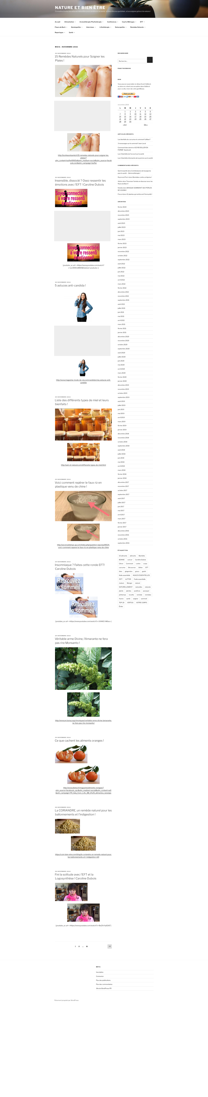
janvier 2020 (122, 381)
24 (135, 119)
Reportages (59, 32)
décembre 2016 (123, 531)
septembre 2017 (123, 494)
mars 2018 (121, 470)
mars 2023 (121, 239)
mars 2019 (121, 421)
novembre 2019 (123, 389)
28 (120, 121)
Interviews (90, 27)
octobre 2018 (122, 442)
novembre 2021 (123, 296)
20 (150, 116)
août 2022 (121, 264)
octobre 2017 (122, 490)
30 (130, 121)
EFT (141, 22)
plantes (128, 591)
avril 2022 (121, 280)
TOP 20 (121, 602)
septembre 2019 (123, 397)
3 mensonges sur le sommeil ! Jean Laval (132, 143)
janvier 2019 (122, 430)
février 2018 (122, 474)
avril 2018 (121, 466)
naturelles (138, 587)
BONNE (122, 560)
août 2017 (121, 498)
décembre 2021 (123, 292)
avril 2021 (121, 320)
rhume (121, 599)
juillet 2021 (121, 308)
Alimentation (69, 22)
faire (120, 571)
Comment (129, 563)
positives (137, 591)
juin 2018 (121, 458)
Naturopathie (120, 27)
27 (150, 119)
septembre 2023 (123, 219)
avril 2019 (121, 417)
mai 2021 (121, 316)
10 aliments (123, 556)
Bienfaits (142, 556)
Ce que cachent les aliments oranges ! (79, 740)
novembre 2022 (123, 251)
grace (137, 571)
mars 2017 (121, 519)
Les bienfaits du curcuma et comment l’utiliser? (134, 139)
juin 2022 (121, 272)
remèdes (148, 595)
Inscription (99, 972)
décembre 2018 (123, 434)
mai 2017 (121, 510)
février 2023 (122, 243)
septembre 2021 (123, 300)
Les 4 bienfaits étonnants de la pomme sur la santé (135, 158)
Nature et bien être (80, 7)
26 (145, 119)
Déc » (146, 125)
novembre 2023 (123, 215)
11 (87, 946)
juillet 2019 (121, 405)
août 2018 (121, 450)
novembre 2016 (123, 535)
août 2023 (121, 223)
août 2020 (121, 353)
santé (128, 599)
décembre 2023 (123, 211)
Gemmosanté (122, 171)
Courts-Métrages (128, 22)
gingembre (128, 571)
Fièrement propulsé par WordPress (66, 1000)
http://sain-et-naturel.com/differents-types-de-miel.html (83, 465)
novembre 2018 (123, 438)
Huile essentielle (124, 575)
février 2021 (122, 328)
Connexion (100, 976)
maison (121, 583)
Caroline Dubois (140, 560)
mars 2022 (121, 284)
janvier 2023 (122, 247)
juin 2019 (121, 409)
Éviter (121, 606)
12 (145, 114)
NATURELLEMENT (125, 587)
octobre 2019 (122, 393)
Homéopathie (76, 27)
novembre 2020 (123, 340)
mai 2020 (121, 365)
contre (138, 563)
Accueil (57, 22)
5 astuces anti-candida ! (70, 285)
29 (125, 121)
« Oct (125, 125)
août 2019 (121, 401)
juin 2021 (121, 312)
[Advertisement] (82, 116)
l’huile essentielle (139, 579)
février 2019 (122, 425)
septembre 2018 (123, 446)
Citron (121, 563)
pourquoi (146, 591)
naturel (137, 583)
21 (120, 119)
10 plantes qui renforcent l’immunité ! (139, 194)
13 (150, 114)
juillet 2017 (121, 502)
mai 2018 (121, 462)
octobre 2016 (122, 539)
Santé (71, 32)
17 (135, 116)
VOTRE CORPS (141, 602)
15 (125, 116)
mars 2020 (122, 373)
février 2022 (122, 288)
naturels (148, 587)
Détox (140, 567)
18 (140, 116)
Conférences (111, 22)
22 (125, 119)
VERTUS (130, 602)
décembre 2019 (123, 385)
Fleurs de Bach (60, 27)
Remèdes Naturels (137, 27)
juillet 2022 (121, 268)
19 (145, 116)
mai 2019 (121, 413)
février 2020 (122, 377)
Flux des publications (103, 980)
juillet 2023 (121, 227)
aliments (133, 556)
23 (130, 119)
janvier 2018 (122, 478)
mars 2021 (121, 324)
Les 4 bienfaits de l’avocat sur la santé (131, 154)
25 (140, 119)
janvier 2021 (122, 332)
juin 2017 (121, 506)
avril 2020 (121, 369)
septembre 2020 (124, 349)
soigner (135, 599)
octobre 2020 (122, 344)
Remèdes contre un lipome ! (142, 177)
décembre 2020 (123, 336)
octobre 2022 (122, 255)
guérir (144, 571)
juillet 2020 (122, 357)
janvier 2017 (122, 527)
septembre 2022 (123, 259)
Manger (129, 583)
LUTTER (128, 579)
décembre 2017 (123, 482)
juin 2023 (121, 231)
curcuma (122, 567)
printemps (122, 595)
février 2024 (122, 207)
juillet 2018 (121, 454)
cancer (129, 560)
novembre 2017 (123, 486)
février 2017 (122, 523)
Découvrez (132, 567)
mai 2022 (121, 276)
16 (130, 116)
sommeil (144, 599)
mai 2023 (121, 235)
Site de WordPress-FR (103, 988)
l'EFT (120, 579)
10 (135, 114)
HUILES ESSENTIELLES (141, 575)
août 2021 (121, 304)
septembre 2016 (123, 543)
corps (145, 563)
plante (121, 591)
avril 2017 (121, 515)
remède (139, 595)
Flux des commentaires (104, 984)
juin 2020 (121, 361)
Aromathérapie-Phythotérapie (91, 22)
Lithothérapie (104, 27)
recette (131, 595)
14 (120, 116)
